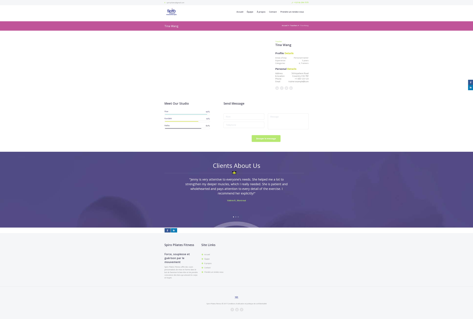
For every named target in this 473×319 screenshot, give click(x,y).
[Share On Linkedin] (174, 230)
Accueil (239, 12)
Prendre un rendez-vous (292, 12)
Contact (273, 12)
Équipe (250, 12)
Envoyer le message (266, 138)
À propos (261, 12)
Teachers (293, 25)
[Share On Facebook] (168, 230)
